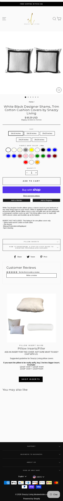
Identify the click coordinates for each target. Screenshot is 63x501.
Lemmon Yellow (31, 150)
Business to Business (32, 454)
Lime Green (37, 156)
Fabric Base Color (31, 145)
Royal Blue (8, 156)
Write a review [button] (31, 275)
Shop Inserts (31, 379)
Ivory (14, 150)
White (8, 150)
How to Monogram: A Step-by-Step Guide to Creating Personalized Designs (31, 247)
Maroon (54, 156)
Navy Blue (54, 150)
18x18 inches (32, 133)
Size (32, 129)
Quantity (31, 168)
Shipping (24, 120)
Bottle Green (43, 156)
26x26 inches (39, 140)
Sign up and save (31, 470)
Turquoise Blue (14, 156)
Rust (31, 162)
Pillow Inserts (31, 241)
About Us (31, 462)
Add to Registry (46, 200)
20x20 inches (47, 133)
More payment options (31, 196)
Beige (20, 150)
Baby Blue (49, 150)
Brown (20, 156)
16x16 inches (16, 133)
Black (43, 150)
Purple (49, 156)
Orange (37, 162)
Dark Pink (31, 156)
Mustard (37, 150)
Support (31, 446)
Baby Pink (25, 156)
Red (25, 162)
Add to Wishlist (16, 200)
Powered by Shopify (31, 499)
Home (31, 102)
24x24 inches (24, 140)
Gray (25, 150)
